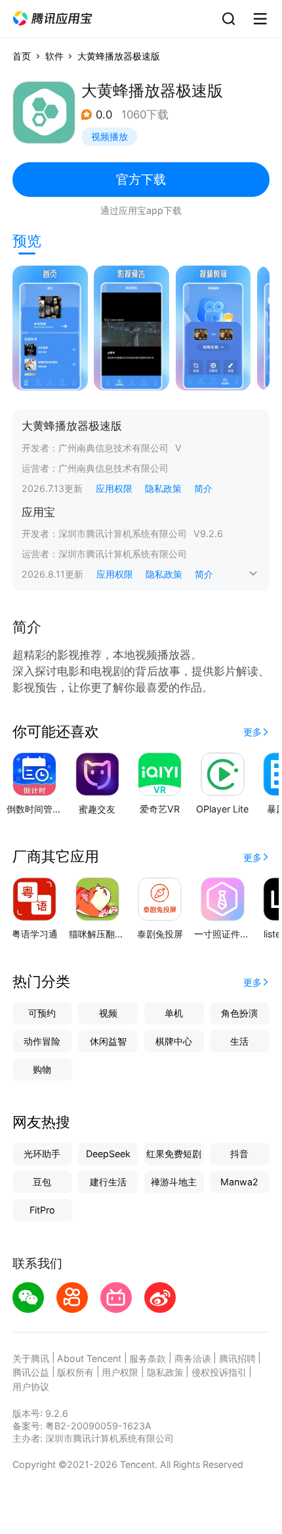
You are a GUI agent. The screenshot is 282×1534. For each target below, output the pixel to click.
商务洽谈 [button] (192, 1358)
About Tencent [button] (89, 1358)
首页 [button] (21, 55)
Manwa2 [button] (239, 1181)
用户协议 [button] (30, 1386)
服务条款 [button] (147, 1358)
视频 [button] (108, 1013)
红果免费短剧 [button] (173, 1153)
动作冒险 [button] (42, 1041)
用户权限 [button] (120, 1372)
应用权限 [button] (114, 488)
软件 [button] (54, 55)
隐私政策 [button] (163, 488)
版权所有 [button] (75, 1372)
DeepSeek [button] (108, 1153)
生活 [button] (239, 1041)
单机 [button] (174, 1013)
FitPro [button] (42, 1209)
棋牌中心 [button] (173, 1041)
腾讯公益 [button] (30, 1372)
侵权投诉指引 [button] (219, 1372)
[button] (52, 18)
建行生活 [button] (108, 1181)
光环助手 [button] (42, 1153)
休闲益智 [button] (108, 1041)
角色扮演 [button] (239, 1013)
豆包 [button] (42, 1181)
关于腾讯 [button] (30, 1358)
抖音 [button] (239, 1153)
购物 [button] (42, 1069)
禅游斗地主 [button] (174, 1181)
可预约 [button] (42, 1013)
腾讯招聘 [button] (237, 1358)
